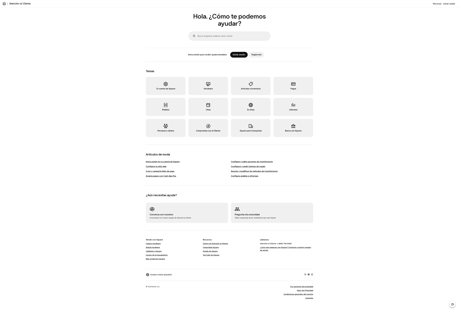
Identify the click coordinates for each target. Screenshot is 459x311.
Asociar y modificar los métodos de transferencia (254, 171)
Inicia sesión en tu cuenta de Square (163, 162)
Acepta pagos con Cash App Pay (161, 176)
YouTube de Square (211, 255)
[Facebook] (308, 274)
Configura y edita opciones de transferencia (252, 162)
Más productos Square (155, 259)
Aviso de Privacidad (305, 290)
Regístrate (257, 55)
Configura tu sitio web (156, 166)
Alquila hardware (153, 247)
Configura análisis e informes (244, 176)
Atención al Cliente (20, 3)
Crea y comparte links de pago (160, 171)
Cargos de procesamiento (157, 255)
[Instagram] (312, 274)
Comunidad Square (211, 247)
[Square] (4, 4)
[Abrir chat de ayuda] (452, 304)
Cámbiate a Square (154, 251)
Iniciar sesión (449, 4)
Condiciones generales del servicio (298, 294)
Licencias (309, 298)
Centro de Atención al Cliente (215, 244)
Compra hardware (153, 244)
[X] (305, 274)
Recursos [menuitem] (437, 4)
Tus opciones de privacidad (301, 287)
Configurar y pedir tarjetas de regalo (248, 166)
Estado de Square (210, 251)
